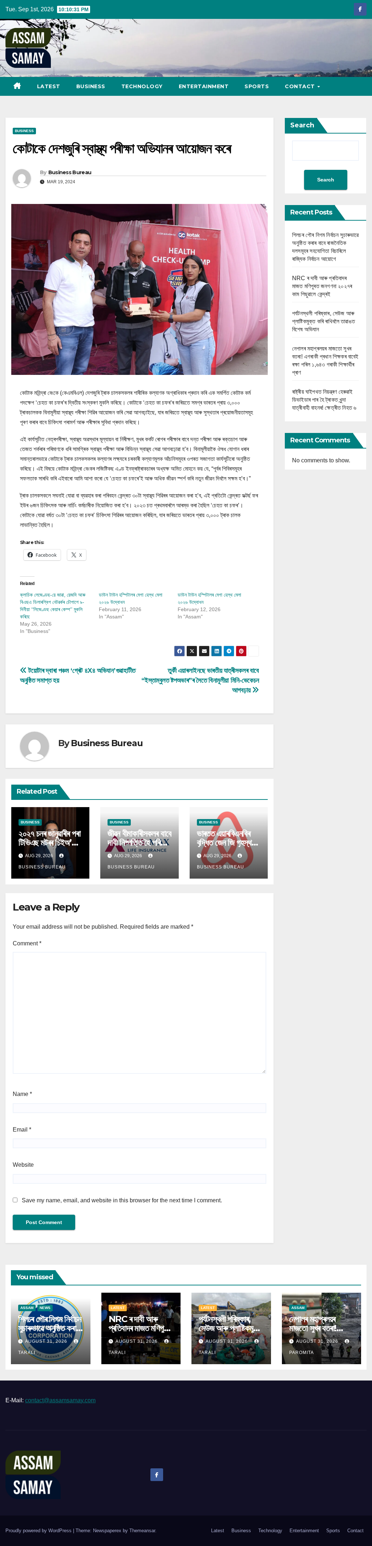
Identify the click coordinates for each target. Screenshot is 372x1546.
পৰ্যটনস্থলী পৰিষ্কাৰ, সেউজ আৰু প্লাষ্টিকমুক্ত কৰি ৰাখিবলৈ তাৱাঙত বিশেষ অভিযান (323, 321)
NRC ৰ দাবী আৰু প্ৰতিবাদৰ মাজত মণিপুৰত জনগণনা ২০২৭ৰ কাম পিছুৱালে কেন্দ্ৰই (322, 286)
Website (23, 1165)
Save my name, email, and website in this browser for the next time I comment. (122, 1200)
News (45, 1308)
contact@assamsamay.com (60, 1400)
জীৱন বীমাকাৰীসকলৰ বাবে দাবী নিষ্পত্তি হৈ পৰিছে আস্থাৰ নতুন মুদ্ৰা (139, 842)
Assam (26, 1308)
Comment (27, 943)
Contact (300, 86)
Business (90, 86)
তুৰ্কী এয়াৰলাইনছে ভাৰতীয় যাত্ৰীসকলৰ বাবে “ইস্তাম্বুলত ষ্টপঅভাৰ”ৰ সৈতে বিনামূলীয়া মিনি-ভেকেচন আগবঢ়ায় (200, 680)
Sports (256, 86)
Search (302, 125)
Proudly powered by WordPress (39, 1530)
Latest (48, 86)
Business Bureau (70, 172)
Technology (142, 86)
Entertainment (204, 86)
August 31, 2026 (47, 1341)
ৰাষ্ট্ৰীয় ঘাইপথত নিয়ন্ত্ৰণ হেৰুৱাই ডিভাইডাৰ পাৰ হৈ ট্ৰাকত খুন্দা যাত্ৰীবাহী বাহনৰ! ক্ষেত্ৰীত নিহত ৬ (324, 400)
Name (22, 1094)
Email (22, 1129)
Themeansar (142, 1530)
